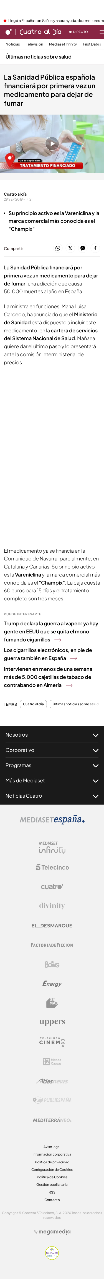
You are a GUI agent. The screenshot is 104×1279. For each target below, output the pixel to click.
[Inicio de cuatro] (9, 32)
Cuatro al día (33, 704)
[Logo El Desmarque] (52, 925)
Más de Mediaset (25, 780)
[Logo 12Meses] (52, 1061)
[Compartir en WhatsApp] (58, 248)
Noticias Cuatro (24, 795)
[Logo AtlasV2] (52, 1081)
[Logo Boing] (52, 964)
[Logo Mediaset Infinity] (52, 848)
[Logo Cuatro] (52, 887)
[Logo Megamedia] (54, 1232)
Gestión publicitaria (52, 1184)
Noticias (13, 44)
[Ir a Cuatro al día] (40, 32)
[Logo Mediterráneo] (52, 1120)
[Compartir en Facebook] (95, 248)
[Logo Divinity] (52, 906)
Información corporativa (52, 1154)
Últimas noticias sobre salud (39, 56)
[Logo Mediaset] (52, 823)
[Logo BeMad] (52, 1003)
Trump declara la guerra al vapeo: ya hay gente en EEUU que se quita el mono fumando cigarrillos (51, 631)
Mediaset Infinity (63, 44)
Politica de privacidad (52, 1162)
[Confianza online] (52, 1258)
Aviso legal (52, 1147)
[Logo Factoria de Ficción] (52, 945)
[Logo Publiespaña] (52, 1100)
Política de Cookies (52, 1177)
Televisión (34, 44)
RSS (52, 1192)
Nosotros (17, 734)
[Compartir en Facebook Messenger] (83, 248)
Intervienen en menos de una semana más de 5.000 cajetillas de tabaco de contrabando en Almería (48, 677)
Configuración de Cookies (52, 1169)
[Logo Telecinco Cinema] (52, 1042)
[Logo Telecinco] (52, 867)
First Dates (92, 44)
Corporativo (20, 750)
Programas (18, 765)
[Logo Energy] (52, 984)
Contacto (52, 1200)
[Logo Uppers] (52, 1023)
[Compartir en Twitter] (70, 248)
